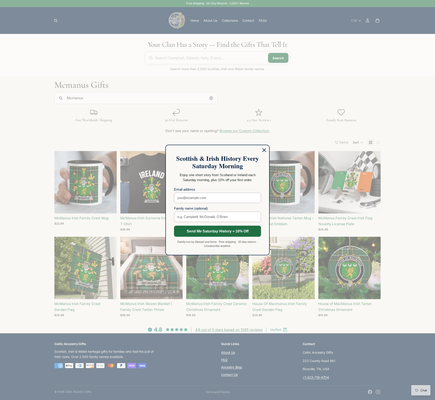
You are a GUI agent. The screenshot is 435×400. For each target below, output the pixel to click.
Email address (184, 189)
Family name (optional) (191, 208)
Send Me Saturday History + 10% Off (218, 231)
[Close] (264, 150)
